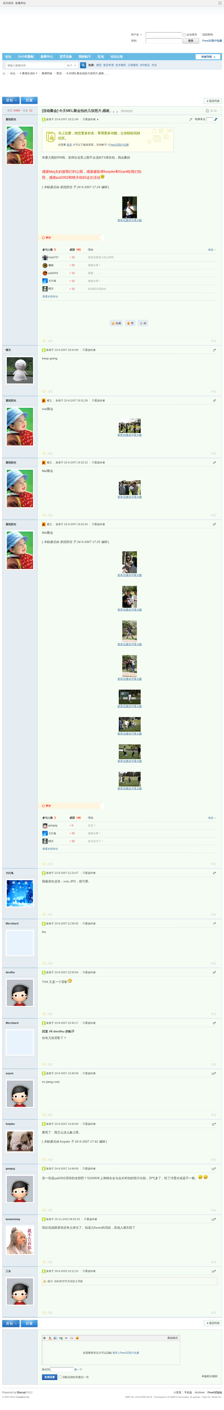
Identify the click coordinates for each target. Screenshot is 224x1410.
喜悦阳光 (11, 119)
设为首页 (8, 3)
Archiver (200, 1392)
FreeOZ (17, 40)
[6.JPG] (129, 597)
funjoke (10, 1124)
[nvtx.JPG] (130, 751)
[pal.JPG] (129, 207)
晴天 (51, 288)
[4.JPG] (129, 562)
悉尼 (59, 73)
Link (61, 1338)
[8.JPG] (129, 666)
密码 (133, 40)
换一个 (78, 1369)
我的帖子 (85, 56)
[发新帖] (11, 100)
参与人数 (49, 249)
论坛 (8, 56)
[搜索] (82, 65)
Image (55, 1338)
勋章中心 (47, 56)
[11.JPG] (130, 779)
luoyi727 (53, 257)
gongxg (52, 825)
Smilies (77, 1338)
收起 (211, 249)
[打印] (207, 110)
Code (72, 1338)
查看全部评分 (50, 296)
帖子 (69, 65)
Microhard (12, 923)
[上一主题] (211, 110)
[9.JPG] (130, 697)
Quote (66, 1338)
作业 (154, 65)
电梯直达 (200, 119)
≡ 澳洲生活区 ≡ (28, 73)
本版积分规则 (209, 1376)
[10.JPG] (130, 724)
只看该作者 (89, 119)
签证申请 (108, 65)
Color (50, 1338)
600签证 (145, 65)
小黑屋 (177, 1392)
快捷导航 (206, 56)
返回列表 (214, 100)
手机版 (188, 1392)
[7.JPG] (129, 631)
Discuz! (21, 1392)
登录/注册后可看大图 (129, 220)
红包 (101, 56)
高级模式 (172, 1337)
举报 (213, 341)
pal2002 (53, 273)
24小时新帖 (26, 56)
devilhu (10, 972)
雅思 (99, 65)
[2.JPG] (130, 425)
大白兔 (52, 280)
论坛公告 (117, 56)
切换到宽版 (219, 3)
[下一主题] (215, 110)
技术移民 (121, 65)
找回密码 (207, 34)
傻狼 (51, 265)
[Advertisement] (112, 17)
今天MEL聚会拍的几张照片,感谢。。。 (89, 73)
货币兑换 (66, 56)
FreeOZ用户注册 (212, 40)
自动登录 (192, 34)
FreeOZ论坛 (4, 73)
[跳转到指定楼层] (215, 119)
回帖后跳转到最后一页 (76, 1377)
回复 (50, 341)
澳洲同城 (47, 73)
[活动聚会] (50, 111)
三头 (8, 1271)
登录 (69, 144)
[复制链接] (127, 111)
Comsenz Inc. (23, 1397)
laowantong (13, 1219)
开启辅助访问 (216, 3)
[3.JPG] (130, 487)
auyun (9, 1073)
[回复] (29, 100)
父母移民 (133, 65)
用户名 (135, 34)
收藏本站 (20, 3)
